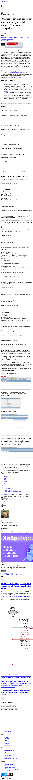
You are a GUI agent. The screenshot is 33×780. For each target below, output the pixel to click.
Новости (6, 738)
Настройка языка (5, 777)
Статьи (6, 737)
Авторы (6, 743)
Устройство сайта (9, 750)
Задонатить (4, 499)
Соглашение (7, 757)
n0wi (2, 14)
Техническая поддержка (18, 777)
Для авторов (7, 752)
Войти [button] (2, 10)
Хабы (5, 740)
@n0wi (13, 522)
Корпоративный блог (10, 764)
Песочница (7, 745)
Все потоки (6, 1)
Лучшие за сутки (5, 706)
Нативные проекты (9, 767)
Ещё (6, 698)
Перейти (3, 570)
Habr (10, 778)
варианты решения (16, 72)
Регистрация (7, 731)
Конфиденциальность (10, 758)
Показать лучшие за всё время (9, 709)
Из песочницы (5, 40)
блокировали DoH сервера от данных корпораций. (15, 596)
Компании (7, 741)
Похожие (13, 706)
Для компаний (8, 753)
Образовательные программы (12, 769)
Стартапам (7, 770)
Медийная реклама (9, 765)
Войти (6, 729)
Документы (7, 755)
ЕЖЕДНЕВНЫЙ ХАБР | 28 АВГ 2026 (12, 574)
